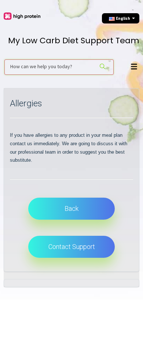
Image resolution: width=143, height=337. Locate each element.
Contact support (71, 246)
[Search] (102, 67)
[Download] (70, 162)
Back (71, 208)
